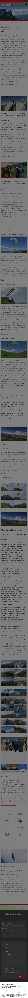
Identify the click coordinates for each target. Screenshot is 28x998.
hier (19, 992)
